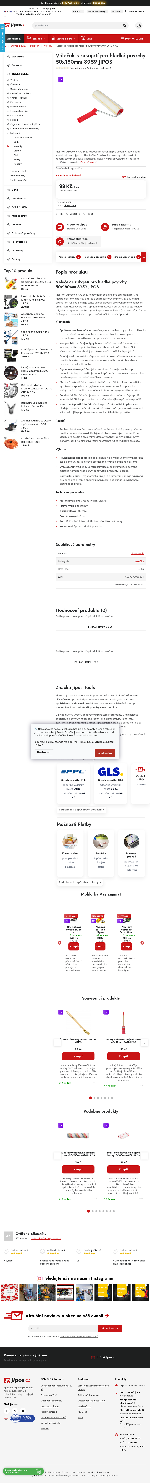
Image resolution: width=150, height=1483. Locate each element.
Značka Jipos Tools (124, 256)
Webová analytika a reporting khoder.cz (100, 1475)
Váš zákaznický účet (51, 1423)
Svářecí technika (19, 97)
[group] (73, 943)
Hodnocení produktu (95, 256)
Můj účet (82, 1411)
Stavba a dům (20, 74)
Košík (80, 1417)
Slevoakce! (98, 3)
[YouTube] (23, 1411)
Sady (16, 141)
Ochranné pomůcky (23, 233)
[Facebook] (7, 1411)
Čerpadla (15, 84)
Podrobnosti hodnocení (99, 68)
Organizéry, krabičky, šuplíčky (25, 124)
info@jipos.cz (107, 1357)
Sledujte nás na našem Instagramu (79, 1278)
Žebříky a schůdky (19, 180)
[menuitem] (14, 38)
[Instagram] (15, 1411)
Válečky (18, 146)
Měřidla (14, 119)
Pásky (17, 155)
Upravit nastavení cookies (98, 1472)
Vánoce (16, 224)
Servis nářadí (84, 1406)
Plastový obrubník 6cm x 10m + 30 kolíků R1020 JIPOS (127, 930)
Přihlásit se (110, 1328)
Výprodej (17, 250)
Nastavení (43, 752)
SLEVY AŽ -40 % (71, 3)
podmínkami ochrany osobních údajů (79, 1336)
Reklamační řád (49, 1411)
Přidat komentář (86, 661)
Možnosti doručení (136, 177)
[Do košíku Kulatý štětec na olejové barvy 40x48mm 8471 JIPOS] (123, 1056)
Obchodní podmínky (51, 1400)
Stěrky (17, 159)
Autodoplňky (19, 216)
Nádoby (18, 163)
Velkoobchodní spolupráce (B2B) (56, 1387)
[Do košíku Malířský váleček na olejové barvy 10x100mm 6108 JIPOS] (123, 1169)
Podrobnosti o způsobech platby (79, 882)
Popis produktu (67, 256)
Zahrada (17, 65)
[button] (73, 954)
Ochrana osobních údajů (53, 1417)
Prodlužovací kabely (20, 93)
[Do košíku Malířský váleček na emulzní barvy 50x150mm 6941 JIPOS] (78, 1169)
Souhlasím (105, 753)
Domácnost (19, 198)
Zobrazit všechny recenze (46, 1238)
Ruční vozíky (16, 115)
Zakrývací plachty (19, 171)
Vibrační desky (17, 175)
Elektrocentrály (18, 106)
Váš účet (116, 11)
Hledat (124, 25)
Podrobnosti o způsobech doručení (80, 809)
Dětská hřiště (20, 207)
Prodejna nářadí (49, 1395)
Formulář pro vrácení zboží (130, 1426)
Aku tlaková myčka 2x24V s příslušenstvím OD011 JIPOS (73, 930)
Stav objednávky (96, 11)
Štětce (17, 150)
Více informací (88, 162)
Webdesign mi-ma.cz (70, 1475)
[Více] (132, 38)
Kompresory (16, 102)
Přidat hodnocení (101, 626)
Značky (16, 259)
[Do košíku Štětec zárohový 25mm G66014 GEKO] (78, 1056)
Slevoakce (18, 56)
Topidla (14, 80)
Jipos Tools (70, 205)
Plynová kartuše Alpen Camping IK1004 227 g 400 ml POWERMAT (100, 930)
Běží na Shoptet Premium (47, 1475)
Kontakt (77, 11)
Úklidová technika (19, 89)
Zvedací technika (19, 111)
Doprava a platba (50, 1406)
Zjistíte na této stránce (131, 1406)
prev (57, 1042)
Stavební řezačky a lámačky (24, 128)
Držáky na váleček (23, 137)
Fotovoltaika (19, 242)
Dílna (15, 190)
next (144, 1042)
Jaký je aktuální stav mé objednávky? (93, 1387)
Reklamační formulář (88, 1395)
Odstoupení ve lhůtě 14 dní (91, 1400)
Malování (15, 133)
